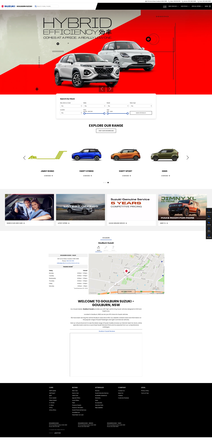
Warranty (97, 398)
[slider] (84, 113)
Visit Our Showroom (106, 131)
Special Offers (196, 6)
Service (97, 391)
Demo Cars (75, 393)
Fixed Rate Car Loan (78, 415)
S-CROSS (51, 403)
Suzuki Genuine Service (101, 393)
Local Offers (75, 400)
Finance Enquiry (76, 405)
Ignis (50, 395)
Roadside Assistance (101, 395)
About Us (120, 393)
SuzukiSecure (76, 412)
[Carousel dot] (104, 182)
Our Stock (184, 6)
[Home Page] (8, 6)
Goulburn (106, 238)
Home (164, 6)
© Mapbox (152, 293)
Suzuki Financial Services (79, 410)
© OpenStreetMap (159, 293)
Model (108, 103)
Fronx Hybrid (52, 398)
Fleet (73, 403)
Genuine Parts (99, 405)
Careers (120, 395)
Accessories (98, 403)
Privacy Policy (145, 391)
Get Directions (126, 292)
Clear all (148, 99)
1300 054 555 (70, 261)
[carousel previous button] (102, 88)
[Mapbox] (93, 293)
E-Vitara (51, 405)
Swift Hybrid (52, 391)
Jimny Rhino (52, 410)
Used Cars (75, 395)
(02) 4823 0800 (85, 426)
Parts (96, 400)
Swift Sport (52, 393)
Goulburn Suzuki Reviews (107, 331)
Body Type (133, 103)
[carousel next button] (110, 88)
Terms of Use (145, 393)
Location (62, 110)
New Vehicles (173, 6)
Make (84, 103)
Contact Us (121, 391)
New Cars (75, 391)
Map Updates (99, 407)
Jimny (51, 407)
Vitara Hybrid (52, 400)
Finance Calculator (77, 407)
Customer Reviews (123, 398)
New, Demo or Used (65, 103)
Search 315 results (141, 113)
